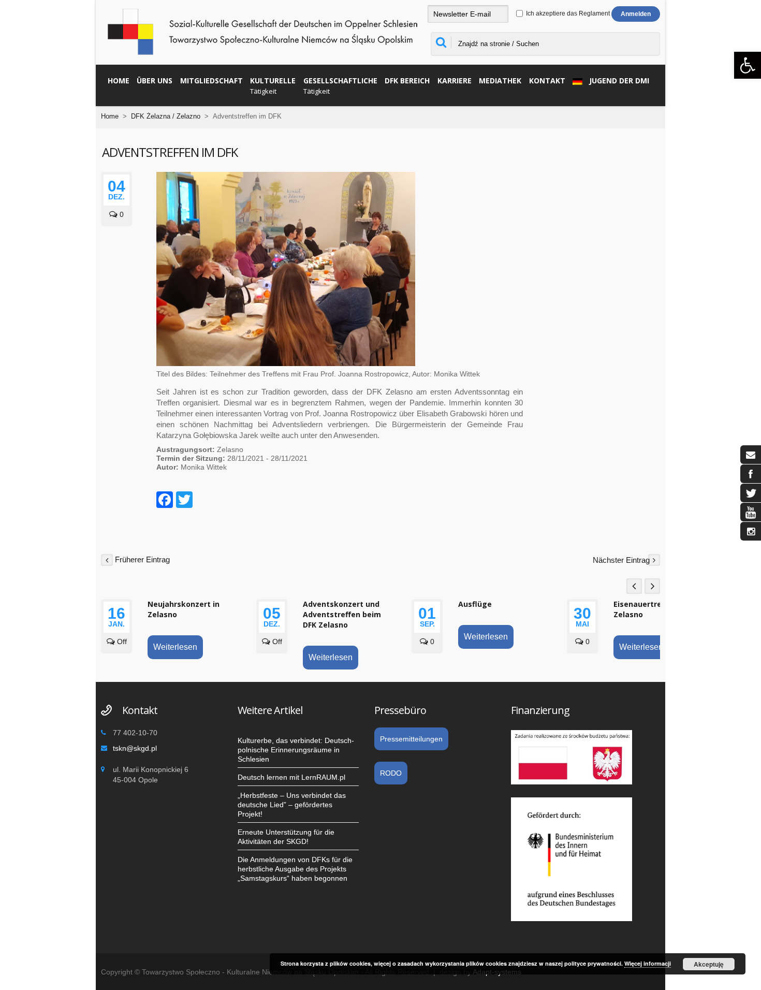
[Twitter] (184, 501)
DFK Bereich (407, 80)
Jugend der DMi (619, 80)
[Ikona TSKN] (750, 454)
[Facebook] (164, 501)
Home (118, 80)
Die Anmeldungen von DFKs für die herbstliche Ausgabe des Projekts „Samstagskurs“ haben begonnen (295, 868)
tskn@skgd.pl (135, 748)
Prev (634, 586)
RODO (391, 773)
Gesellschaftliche (340, 86)
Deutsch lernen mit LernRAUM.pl (291, 777)
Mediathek (500, 80)
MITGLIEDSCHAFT (211, 80)
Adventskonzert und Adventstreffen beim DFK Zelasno (342, 614)
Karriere (454, 80)
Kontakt (547, 80)
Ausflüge (475, 604)
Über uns (154, 80)
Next (652, 586)
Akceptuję (709, 964)
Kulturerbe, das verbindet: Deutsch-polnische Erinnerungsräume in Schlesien (296, 749)
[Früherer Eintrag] (107, 559)
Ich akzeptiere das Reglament (567, 13)
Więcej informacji (647, 963)
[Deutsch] (574, 80)
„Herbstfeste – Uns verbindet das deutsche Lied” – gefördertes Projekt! (292, 804)
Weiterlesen (175, 647)
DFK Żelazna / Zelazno (165, 116)
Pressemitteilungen (411, 739)
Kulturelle (273, 86)
